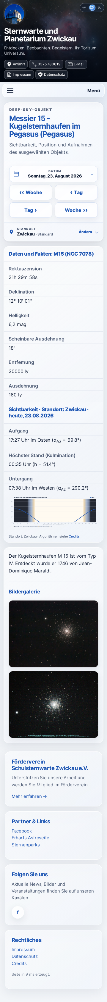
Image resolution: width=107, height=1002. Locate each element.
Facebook (22, 831)
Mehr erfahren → (29, 796)
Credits (74, 536)
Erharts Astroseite (30, 837)
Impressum (22, 74)
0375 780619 (49, 64)
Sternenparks (26, 845)
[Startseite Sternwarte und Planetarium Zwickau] (14, 14)
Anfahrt (19, 64)
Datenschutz (54, 74)
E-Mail (79, 64)
